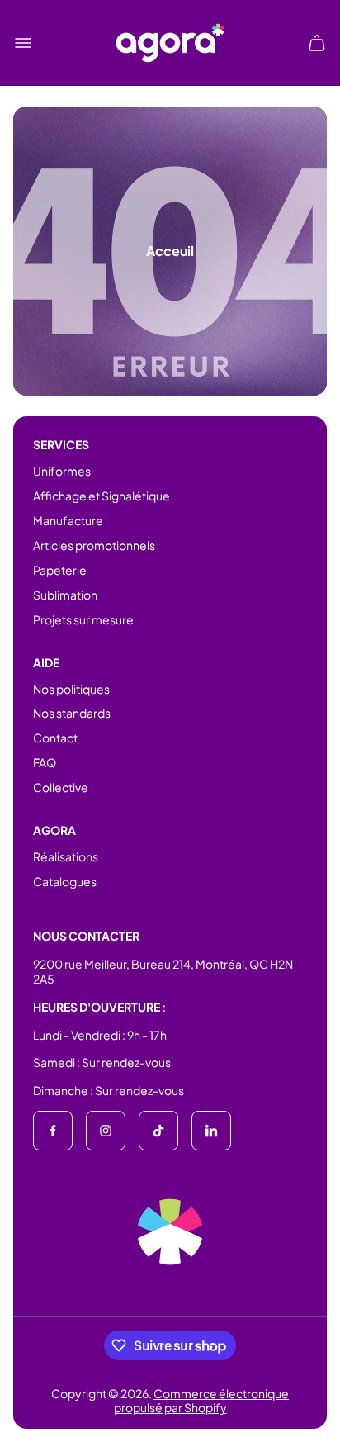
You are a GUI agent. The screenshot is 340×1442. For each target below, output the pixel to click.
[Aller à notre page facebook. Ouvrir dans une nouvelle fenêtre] (53, 1130)
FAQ (44, 762)
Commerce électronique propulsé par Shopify (202, 1401)
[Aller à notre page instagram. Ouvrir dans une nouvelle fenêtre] (105, 1130)
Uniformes (62, 470)
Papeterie (60, 569)
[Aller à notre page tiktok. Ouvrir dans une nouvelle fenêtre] (158, 1130)
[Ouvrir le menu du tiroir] (23, 43)
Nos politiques (71, 688)
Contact (55, 737)
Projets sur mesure (83, 619)
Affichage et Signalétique (101, 495)
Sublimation (65, 594)
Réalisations (65, 856)
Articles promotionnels (94, 545)
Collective (60, 787)
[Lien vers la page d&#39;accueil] (170, 1232)
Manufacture (68, 520)
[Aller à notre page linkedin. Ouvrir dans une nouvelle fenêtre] (211, 1130)
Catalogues (65, 881)
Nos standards (72, 712)
